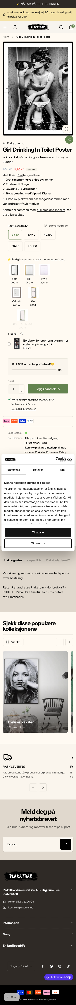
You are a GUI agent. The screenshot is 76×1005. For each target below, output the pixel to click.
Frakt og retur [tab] (13, 560)
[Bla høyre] (69, 89)
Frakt (20, 175)
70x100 (32, 246)
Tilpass (36, 543)
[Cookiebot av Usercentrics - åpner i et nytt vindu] (55, 459)
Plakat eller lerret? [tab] (58, 560)
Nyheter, (29, 452)
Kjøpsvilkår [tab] (34, 560)
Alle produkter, (33, 438)
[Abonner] (65, 844)
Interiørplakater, (56, 447)
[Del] (69, 140)
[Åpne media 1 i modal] (38, 89)
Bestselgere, (50, 438)
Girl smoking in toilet (51, 210)
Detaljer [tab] (38, 469)
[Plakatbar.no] (21, 880)
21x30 (15, 234)
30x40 (31, 234)
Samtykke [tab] (13, 469)
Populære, (52, 452)
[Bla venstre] (7, 89)
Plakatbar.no (13, 143)
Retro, (62, 452)
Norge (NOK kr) (19, 966)
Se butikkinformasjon (23, 409)
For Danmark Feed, (36, 442)
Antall (11, 381)
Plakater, (40, 452)
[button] (5, 27)
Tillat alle (38, 532)
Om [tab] (62, 469)
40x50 (48, 234)
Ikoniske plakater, (35, 447)
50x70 (15, 246)
